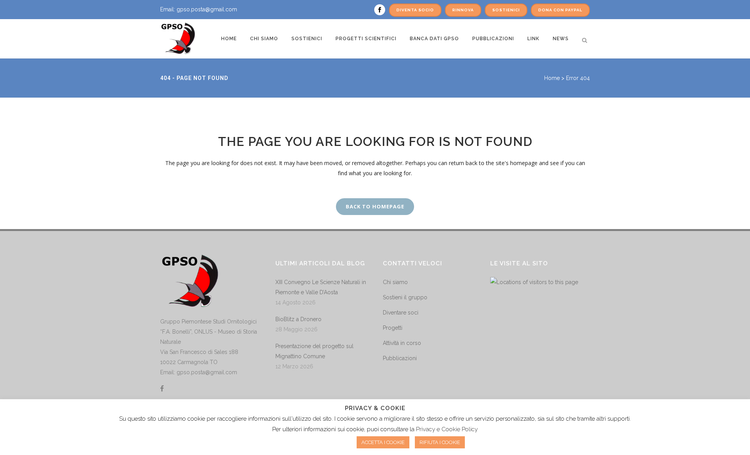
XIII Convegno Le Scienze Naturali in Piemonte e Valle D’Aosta (320, 287)
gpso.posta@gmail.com (207, 9)
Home (552, 78)
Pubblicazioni (400, 358)
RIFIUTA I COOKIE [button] (440, 442)
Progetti (392, 328)
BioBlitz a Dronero (298, 319)
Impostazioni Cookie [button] (320, 442)
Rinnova (463, 10)
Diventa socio (415, 10)
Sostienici (506, 10)
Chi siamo (395, 282)
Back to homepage (375, 206)
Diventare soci (400, 312)
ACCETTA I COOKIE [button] (383, 442)
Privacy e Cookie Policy (447, 429)
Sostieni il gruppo (405, 297)
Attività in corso (402, 343)
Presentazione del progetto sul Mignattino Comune (314, 351)
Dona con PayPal (560, 10)
